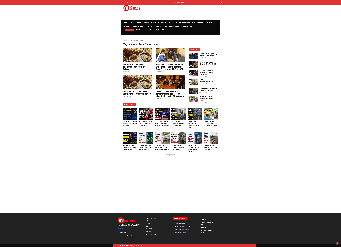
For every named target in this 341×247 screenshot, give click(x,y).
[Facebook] (119, 2)
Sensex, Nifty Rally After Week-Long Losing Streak (145, 147)
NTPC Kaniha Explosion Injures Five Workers (149, 30)
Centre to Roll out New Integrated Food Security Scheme (134, 66)
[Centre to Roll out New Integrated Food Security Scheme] (137, 55)
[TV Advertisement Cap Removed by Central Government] (193, 73)
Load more (170, 155)
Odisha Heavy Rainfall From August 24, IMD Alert (208, 89)
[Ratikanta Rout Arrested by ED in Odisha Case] (130, 138)
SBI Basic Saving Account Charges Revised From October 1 (193, 148)
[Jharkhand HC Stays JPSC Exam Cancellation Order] (162, 138)
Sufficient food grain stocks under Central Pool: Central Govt (137, 92)
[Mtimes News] (137, 8)
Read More (120, 228)
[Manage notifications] (337, 243)
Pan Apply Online (180, 232)
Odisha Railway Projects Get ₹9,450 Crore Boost (210, 147)
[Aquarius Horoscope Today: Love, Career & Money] (193, 56)
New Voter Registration (182, 229)
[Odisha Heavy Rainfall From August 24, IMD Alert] (193, 91)
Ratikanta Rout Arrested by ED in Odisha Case (129, 147)
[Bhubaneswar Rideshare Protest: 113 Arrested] (178, 138)
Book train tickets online (182, 226)
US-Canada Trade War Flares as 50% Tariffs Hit (207, 63)
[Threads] (131, 2)
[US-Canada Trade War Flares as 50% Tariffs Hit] (193, 64)
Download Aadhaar (180, 223)
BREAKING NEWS (127, 61)
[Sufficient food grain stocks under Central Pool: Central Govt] (137, 82)
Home (124, 40)
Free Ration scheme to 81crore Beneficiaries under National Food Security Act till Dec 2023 (169, 66)
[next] (215, 30)
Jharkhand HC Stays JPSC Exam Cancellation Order (162, 147)
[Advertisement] (187, 12)
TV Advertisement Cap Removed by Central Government (206, 72)
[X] (127, 2)
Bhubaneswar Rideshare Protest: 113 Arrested (177, 147)
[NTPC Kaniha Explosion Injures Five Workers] (193, 82)
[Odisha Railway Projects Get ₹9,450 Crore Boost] (211, 138)
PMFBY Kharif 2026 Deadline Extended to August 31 (206, 98)
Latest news (129, 104)
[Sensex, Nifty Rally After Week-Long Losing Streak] (146, 138)
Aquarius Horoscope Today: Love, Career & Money (208, 54)
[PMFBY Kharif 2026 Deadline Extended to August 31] (193, 99)
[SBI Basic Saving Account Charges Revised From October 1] (195, 138)
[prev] (212, 30)
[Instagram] (123, 2)
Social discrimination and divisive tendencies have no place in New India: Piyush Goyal (170, 93)
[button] (221, 2)
